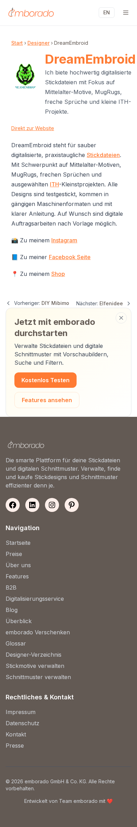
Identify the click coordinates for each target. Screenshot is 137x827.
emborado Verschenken (38, 632)
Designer (38, 43)
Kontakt (16, 734)
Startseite (18, 542)
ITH (54, 184)
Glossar (16, 643)
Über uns (18, 565)
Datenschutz (22, 723)
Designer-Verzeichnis (33, 654)
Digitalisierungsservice (35, 598)
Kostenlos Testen (45, 380)
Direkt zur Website (32, 128)
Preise (14, 553)
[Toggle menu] (125, 12)
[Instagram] (52, 505)
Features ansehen (47, 400)
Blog (12, 609)
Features (17, 576)
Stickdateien (103, 154)
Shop (58, 273)
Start (17, 43)
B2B (11, 587)
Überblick (19, 621)
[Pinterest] (72, 505)
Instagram (64, 240)
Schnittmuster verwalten (38, 676)
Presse (15, 745)
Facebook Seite (70, 257)
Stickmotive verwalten (35, 665)
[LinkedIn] (32, 505)
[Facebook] (13, 505)
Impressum (20, 711)
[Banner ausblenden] (121, 317)
